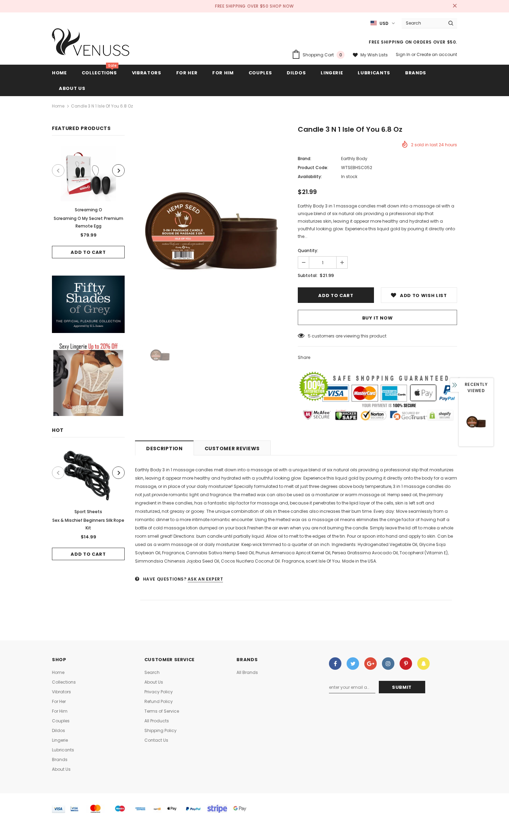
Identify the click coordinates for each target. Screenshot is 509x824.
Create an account (437, 54)
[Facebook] (335, 663)
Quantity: (308, 250)
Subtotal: (308, 275)
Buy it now (377, 318)
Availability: (310, 176)
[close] (454, 6)
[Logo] (91, 43)
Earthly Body (354, 158)
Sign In (403, 54)
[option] (88, 202)
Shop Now (282, 6)
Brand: (304, 158)
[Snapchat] (423, 663)
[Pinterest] (406, 663)
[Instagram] (388, 663)
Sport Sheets (88, 512)
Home (58, 106)
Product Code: (313, 167)
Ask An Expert (205, 579)
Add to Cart (88, 252)
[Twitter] (353, 663)
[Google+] (370, 663)
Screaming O (88, 210)
